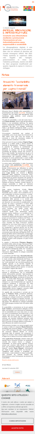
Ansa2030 (22, 113)
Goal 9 (12, 28)
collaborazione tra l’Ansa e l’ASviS (19, 166)
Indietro (17, 372)
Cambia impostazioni (17, 421)
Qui (2, 409)
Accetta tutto (17, 428)
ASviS (7, 28)
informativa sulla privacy (9, 414)
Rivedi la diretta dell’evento (10, 360)
